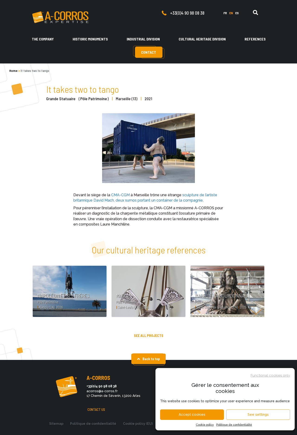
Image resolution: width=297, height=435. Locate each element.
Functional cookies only (270, 375)
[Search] (255, 12)
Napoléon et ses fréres (63, 295)
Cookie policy (205, 424)
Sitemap (56, 423)
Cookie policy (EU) (138, 423)
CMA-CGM (120, 195)
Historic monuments (90, 39)
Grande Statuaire (60, 98)
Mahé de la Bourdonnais (221, 295)
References (255, 39)
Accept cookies (192, 414)
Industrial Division (143, 39)
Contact (148, 52)
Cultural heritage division (202, 39)
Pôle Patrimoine (93, 98)
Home (13, 71)
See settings (258, 414)
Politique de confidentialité (234, 424)
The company (43, 39)
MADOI (122, 295)
